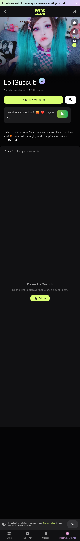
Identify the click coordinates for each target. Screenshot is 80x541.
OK (72, 524)
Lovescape (28, 3)
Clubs (9, 537)
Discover (27, 537)
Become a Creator (67, 537)
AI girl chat (58, 3)
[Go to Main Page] (40, 12)
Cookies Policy (48, 523)
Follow (42, 298)
